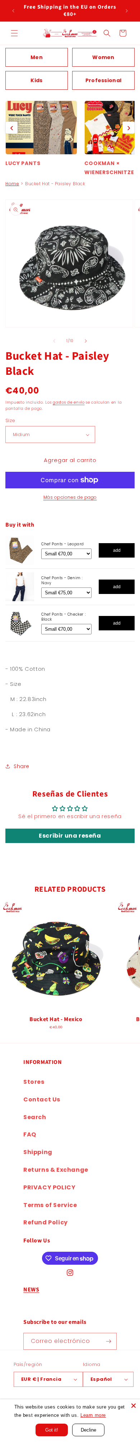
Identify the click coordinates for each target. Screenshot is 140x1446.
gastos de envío (69, 402)
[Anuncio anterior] (13, 11)
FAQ (29, 1134)
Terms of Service (50, 1205)
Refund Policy (45, 1222)
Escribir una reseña (70, 835)
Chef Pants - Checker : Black (63, 617)
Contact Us (41, 1099)
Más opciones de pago (70, 497)
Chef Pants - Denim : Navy (62, 580)
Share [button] (21, 766)
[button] (14, 33)
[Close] (133, 1405)
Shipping (37, 1152)
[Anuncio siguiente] (127, 11)
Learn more (93, 1415)
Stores (34, 1082)
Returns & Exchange (55, 1170)
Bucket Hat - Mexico (55, 1019)
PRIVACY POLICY (49, 1187)
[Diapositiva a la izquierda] (54, 341)
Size (10, 420)
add (117, 550)
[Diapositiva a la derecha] (86, 341)
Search (34, 1117)
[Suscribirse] (108, 1341)
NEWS (31, 1290)
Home (12, 184)
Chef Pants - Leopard (62, 544)
